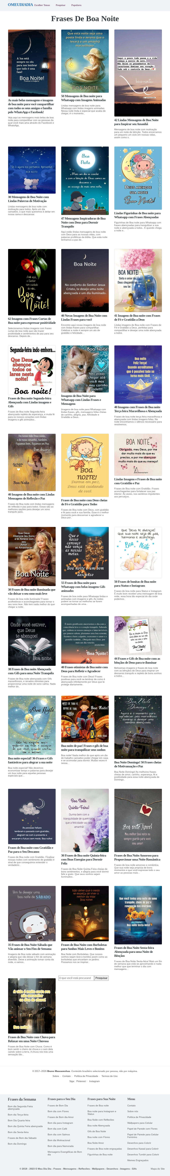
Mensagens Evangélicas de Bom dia (65, 1153)
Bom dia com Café (57, 1129)
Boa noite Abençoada (98, 1125)
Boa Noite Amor (95, 1143)
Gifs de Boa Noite (96, 1131)
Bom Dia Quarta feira (19, 1120)
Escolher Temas (42, 5)
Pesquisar (60, 5)
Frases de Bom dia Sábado (22, 1138)
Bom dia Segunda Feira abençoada (20, 1107)
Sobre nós (132, 1111)
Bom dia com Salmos (59, 1134)
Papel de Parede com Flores (142, 1129)
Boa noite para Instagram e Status (101, 1112)
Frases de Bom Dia (58, 1105)
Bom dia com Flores (58, 1111)
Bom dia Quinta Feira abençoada (25, 1126)
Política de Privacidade (86, 1076)
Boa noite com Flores (98, 1137)
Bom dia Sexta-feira (18, 1132)
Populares (76, 5)
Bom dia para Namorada (61, 1146)
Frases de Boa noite (98, 1105)
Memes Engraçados (137, 1160)
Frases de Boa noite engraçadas (104, 1149)
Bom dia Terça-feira (18, 1114)
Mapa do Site (158, 1169)
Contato (66, 1076)
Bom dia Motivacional (59, 1140)
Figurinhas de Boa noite (100, 1154)
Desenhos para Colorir (139, 1143)
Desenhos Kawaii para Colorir (143, 1149)
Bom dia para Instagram (60, 1123)
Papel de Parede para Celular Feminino (143, 1135)
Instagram (94, 1081)
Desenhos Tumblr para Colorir (143, 1154)
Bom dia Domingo (17, 1144)
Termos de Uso (110, 1076)
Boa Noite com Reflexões (100, 1120)
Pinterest (81, 1081)
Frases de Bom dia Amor (61, 1117)
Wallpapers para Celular (140, 1123)
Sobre (56, 1076)
